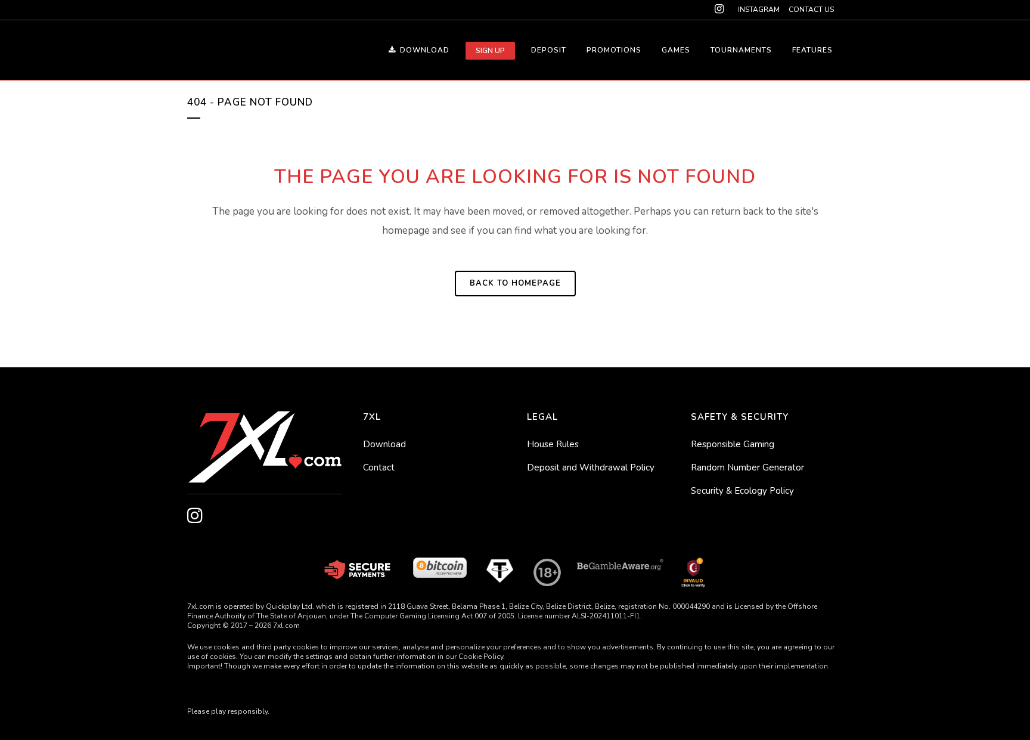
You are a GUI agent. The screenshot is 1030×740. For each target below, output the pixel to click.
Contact (379, 467)
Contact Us (811, 9)
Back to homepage (515, 283)
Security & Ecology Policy (742, 491)
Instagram (759, 9)
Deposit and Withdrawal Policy (590, 467)
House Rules (553, 444)
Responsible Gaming (732, 444)
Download (384, 444)
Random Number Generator (747, 467)
